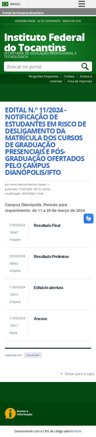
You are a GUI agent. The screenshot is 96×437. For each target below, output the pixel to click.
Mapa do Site (72, 21)
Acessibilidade (25, 21)
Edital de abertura (48, 287)
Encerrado (33, 355)
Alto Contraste (48, 21)
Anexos (40, 318)
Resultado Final (47, 225)
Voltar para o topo (79, 373)
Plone (77, 431)
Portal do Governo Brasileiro (23, 13)
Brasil (15, 4)
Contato (69, 76)
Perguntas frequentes (44, 76)
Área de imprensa (79, 81)
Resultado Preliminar (51, 256)
